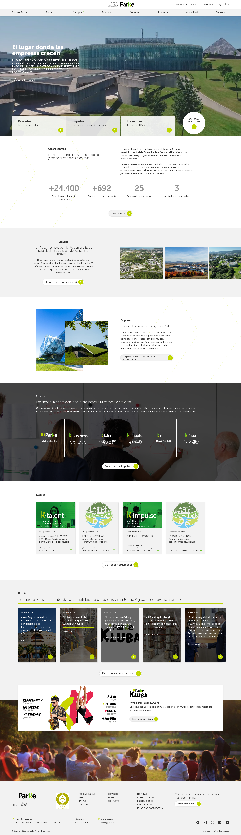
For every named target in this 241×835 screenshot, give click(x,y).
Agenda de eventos (147, 797)
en (228, 4)
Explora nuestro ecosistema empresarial (139, 358)
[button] (236, 263)
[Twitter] (212, 822)
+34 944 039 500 (80, 822)
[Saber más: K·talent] (107, 445)
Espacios (106, 12)
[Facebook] (198, 822)
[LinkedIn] (220, 822)
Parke (49, 12)
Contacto (221, 12)
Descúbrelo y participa (142, 719)
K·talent (51, 548)
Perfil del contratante (186, 4)
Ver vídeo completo (28, 80)
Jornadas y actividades (118, 564)
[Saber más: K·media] (163, 442)
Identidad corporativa (150, 808)
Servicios (135, 12)
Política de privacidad (221, 831)
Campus (77, 12)
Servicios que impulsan (118, 466)
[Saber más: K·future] (191, 445)
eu (223, 4)
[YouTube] (227, 822)
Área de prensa (145, 804)
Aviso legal (206, 831)
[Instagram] (205, 822)
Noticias (24, 641)
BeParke (95, 548)
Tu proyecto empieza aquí (61, 282)
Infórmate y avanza (186, 804)
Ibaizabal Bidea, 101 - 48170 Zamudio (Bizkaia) (38, 822)
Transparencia (207, 4)
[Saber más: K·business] (78, 445)
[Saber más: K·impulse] (135, 445)
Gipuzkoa (115, 638)
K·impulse (138, 545)
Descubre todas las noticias (118, 673)
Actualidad (192, 12)
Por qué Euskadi (20, 12)
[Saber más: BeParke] (49, 442)
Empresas (163, 12)
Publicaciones (145, 801)
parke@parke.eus (108, 822)
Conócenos (118, 213)
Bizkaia (65, 631)
